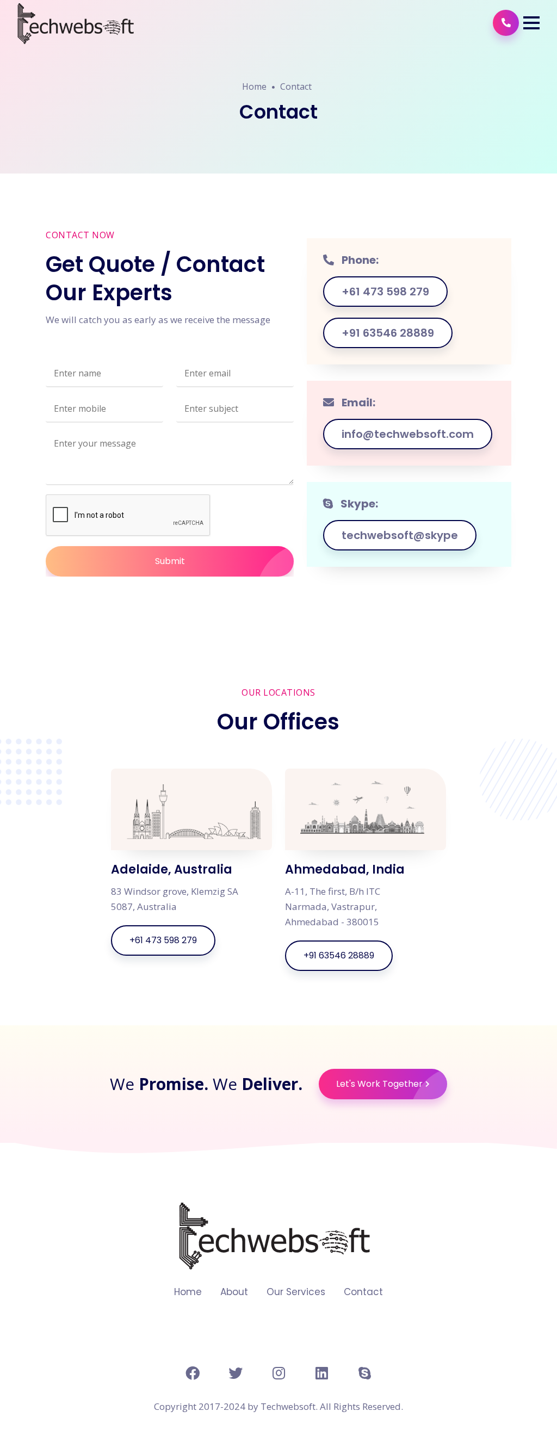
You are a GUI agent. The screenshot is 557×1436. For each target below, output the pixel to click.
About (234, 1292)
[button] (531, 23)
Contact (296, 86)
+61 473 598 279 (385, 291)
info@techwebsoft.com (408, 434)
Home (254, 86)
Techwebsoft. (289, 1406)
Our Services (296, 1292)
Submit (170, 561)
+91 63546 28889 (388, 333)
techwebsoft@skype (400, 535)
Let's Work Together (379, 1084)
